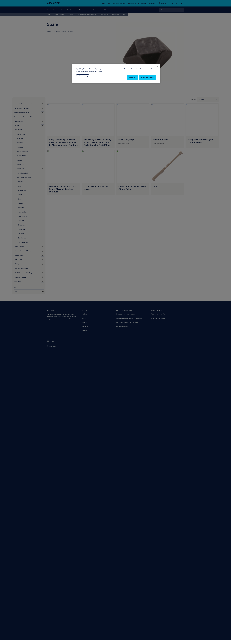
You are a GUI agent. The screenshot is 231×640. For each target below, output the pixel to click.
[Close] (158, 66)
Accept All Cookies (147, 77)
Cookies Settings (82, 76)
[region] (116, 73)
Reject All (132, 77)
